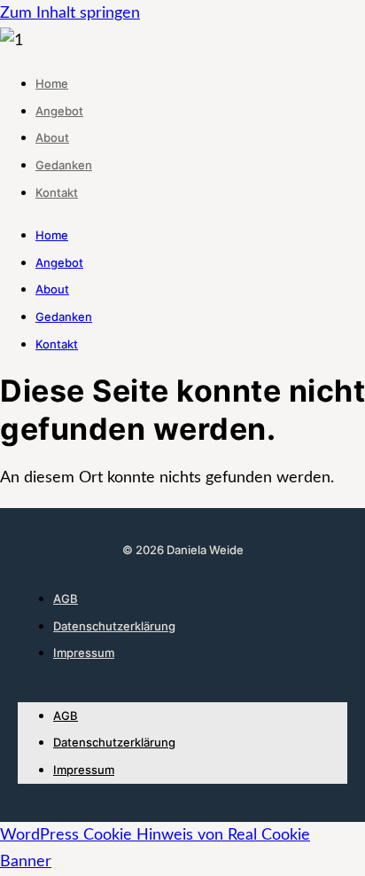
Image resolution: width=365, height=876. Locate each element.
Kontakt (56, 192)
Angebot (59, 111)
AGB (65, 598)
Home (51, 83)
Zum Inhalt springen (70, 13)
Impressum (83, 652)
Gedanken (63, 165)
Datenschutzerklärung (114, 626)
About (52, 137)
